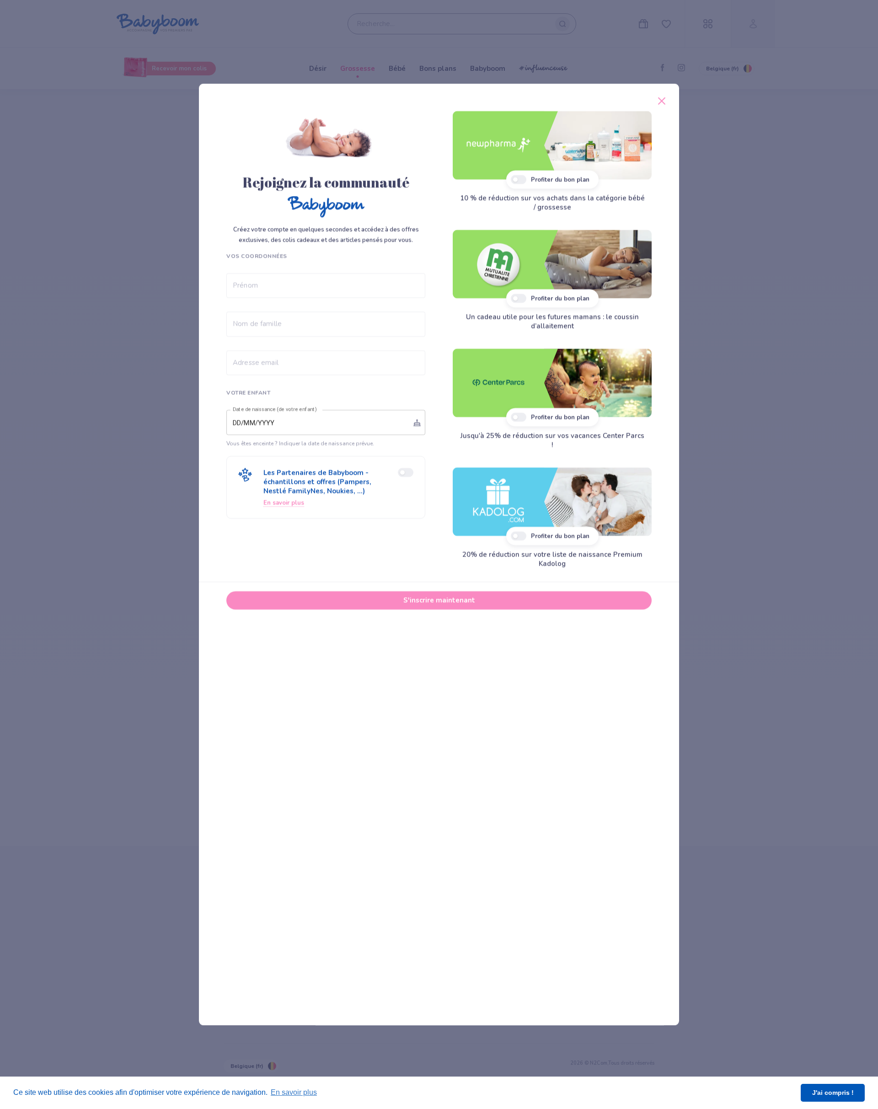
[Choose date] (417, 422)
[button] (325, 487)
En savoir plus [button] (294, 1092)
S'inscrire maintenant (439, 600)
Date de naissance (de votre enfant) (275, 409)
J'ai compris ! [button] (833, 1092)
